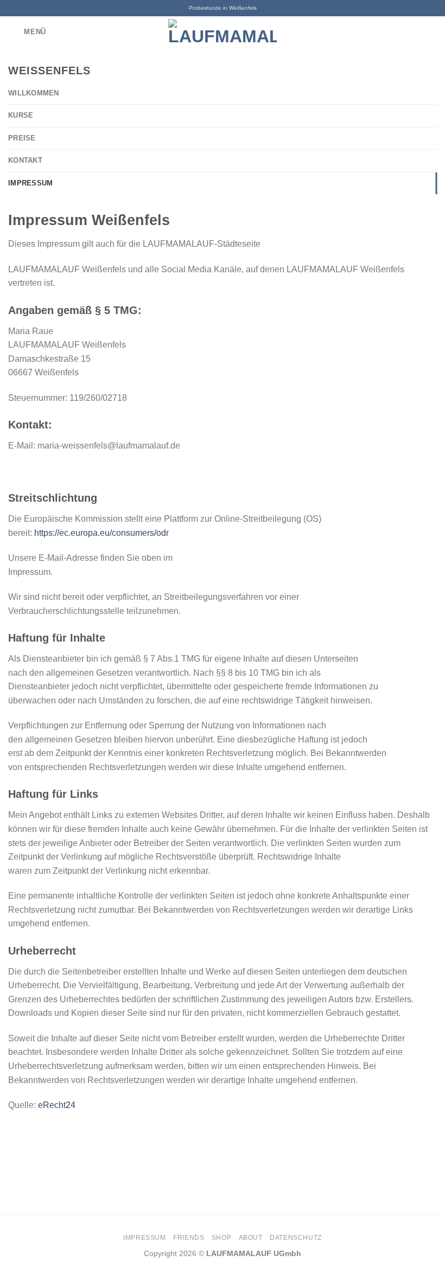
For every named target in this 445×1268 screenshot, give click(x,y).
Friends (188, 1237)
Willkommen (33, 93)
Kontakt (25, 160)
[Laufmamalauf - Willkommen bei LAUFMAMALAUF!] (222, 32)
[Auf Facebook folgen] (415, 32)
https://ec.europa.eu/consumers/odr (101, 532)
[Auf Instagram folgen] (429, 32)
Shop (221, 1237)
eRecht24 (56, 1105)
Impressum (30, 183)
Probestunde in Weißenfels (223, 8)
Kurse (20, 115)
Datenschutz (296, 1237)
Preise (22, 138)
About (251, 1237)
